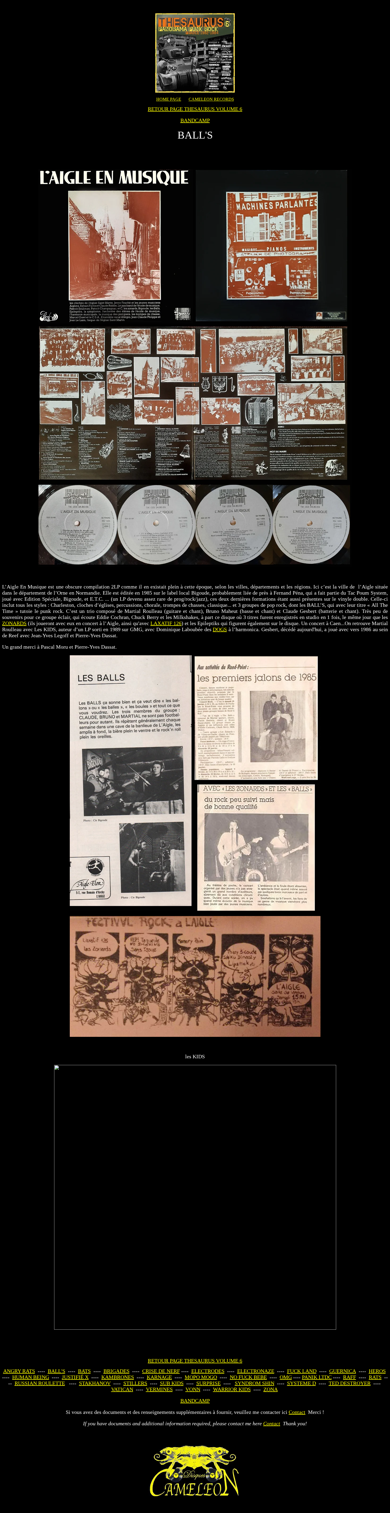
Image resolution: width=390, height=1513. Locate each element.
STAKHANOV (95, 1383)
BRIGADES (116, 1371)
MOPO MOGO (201, 1377)
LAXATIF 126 (165, 623)
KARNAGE (159, 1377)
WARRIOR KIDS (232, 1389)
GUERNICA (342, 1371)
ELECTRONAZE (255, 1371)
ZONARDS (14, 623)
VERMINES (159, 1389)
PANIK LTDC (317, 1377)
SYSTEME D (301, 1383)
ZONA (270, 1389)
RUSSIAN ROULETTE (40, 1383)
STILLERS (135, 1383)
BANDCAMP (195, 120)
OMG (286, 1377)
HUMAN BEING (30, 1377)
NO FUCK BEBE (248, 1377)
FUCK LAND (302, 1371)
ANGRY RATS (19, 1371)
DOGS (220, 629)
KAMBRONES (117, 1377)
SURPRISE (208, 1383)
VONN (192, 1389)
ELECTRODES (207, 1371)
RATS (375, 1377)
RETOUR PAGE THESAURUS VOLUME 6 (195, 109)
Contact (297, 1412)
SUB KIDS (172, 1383)
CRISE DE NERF (161, 1371)
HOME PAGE (168, 99)
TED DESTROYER (350, 1383)
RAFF (349, 1377)
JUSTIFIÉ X (75, 1377)
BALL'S (56, 1371)
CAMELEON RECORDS (211, 99)
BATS (84, 1371)
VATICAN (122, 1389)
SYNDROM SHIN (254, 1383)
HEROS (377, 1371)
